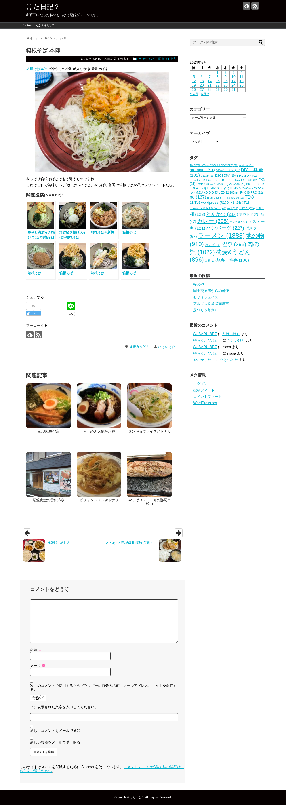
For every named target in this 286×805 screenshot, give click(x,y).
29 (218, 89)
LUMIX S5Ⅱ (218, 188)
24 (233, 85)
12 (194, 81)
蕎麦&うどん (139, 347)
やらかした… (204, 360)
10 (233, 77)
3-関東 (160, 59)
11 (241, 77)
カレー (213, 221)
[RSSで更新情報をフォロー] (255, 6)
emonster (197, 180)
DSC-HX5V (225, 175)
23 (226, 85)
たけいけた (167, 347)
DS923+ (207, 175)
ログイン (200, 384)
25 (242, 85)
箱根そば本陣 (37, 69)
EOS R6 (215, 180)
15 (218, 81)
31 (233, 89)
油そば (213, 245)
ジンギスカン (240, 222)
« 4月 (194, 94)
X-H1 (234, 202)
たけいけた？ (45, 25)
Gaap (239, 184)
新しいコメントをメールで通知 (55, 731)
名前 (36, 650)
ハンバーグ (225, 228)
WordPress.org (205, 403)
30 (226, 89)
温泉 (234, 244)
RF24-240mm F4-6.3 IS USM (225, 197)
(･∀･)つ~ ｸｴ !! (145, 59)
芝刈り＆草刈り (205, 310)
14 (210, 81)
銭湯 (210, 260)
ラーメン (221, 235)
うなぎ (247, 208)
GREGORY (255, 184)
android (246, 165)
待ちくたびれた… (207, 340)
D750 (221, 170)
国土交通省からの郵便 (211, 291)
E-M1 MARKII (247, 175)
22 (218, 85)
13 (202, 81)
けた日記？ (43, 7)
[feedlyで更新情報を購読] (246, 6)
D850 (233, 170)
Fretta (202, 184)
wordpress (213, 202)
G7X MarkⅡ (221, 184)
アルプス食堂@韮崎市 (211, 304)
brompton (202, 169)
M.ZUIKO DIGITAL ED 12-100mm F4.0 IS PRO (229, 192)
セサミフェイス (205, 297)
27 (202, 89)
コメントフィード (207, 397)
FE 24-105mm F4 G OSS (241, 180)
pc (198, 196)
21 (210, 85)
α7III (232, 208)
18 (242, 81)
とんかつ (222, 214)
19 (194, 85)
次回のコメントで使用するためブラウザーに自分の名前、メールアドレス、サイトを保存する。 (103, 687)
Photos (27, 25)
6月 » (205, 94)
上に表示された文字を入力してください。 (64, 707)
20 (202, 85)
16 (226, 81)
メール (37, 666)
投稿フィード (204, 390)
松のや (198, 284)
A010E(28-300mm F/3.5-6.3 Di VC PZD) (214, 165)
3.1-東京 (171, 59)
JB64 (198, 188)
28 (210, 89)
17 (233, 81)
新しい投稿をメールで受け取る (55, 742)
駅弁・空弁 (233, 260)
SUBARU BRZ (205, 334)
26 (194, 89)
